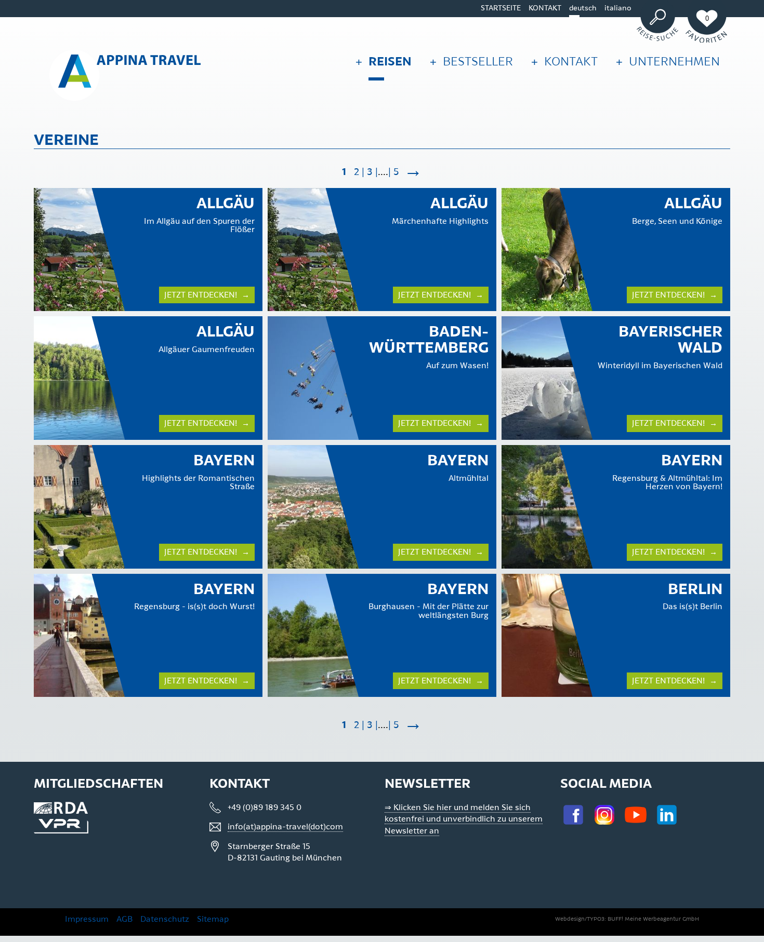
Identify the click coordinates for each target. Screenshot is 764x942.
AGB (124, 919)
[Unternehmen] (616, 59)
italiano (617, 8)
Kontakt (545, 8)
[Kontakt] (532, 59)
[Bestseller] (430, 59)
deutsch (583, 8)
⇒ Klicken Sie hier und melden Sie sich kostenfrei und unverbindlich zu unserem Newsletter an (464, 819)
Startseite (501, 8)
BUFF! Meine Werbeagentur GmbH (653, 919)
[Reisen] (356, 59)
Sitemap (213, 919)
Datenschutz (164, 919)
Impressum (87, 919)
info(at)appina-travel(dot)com (285, 826)
